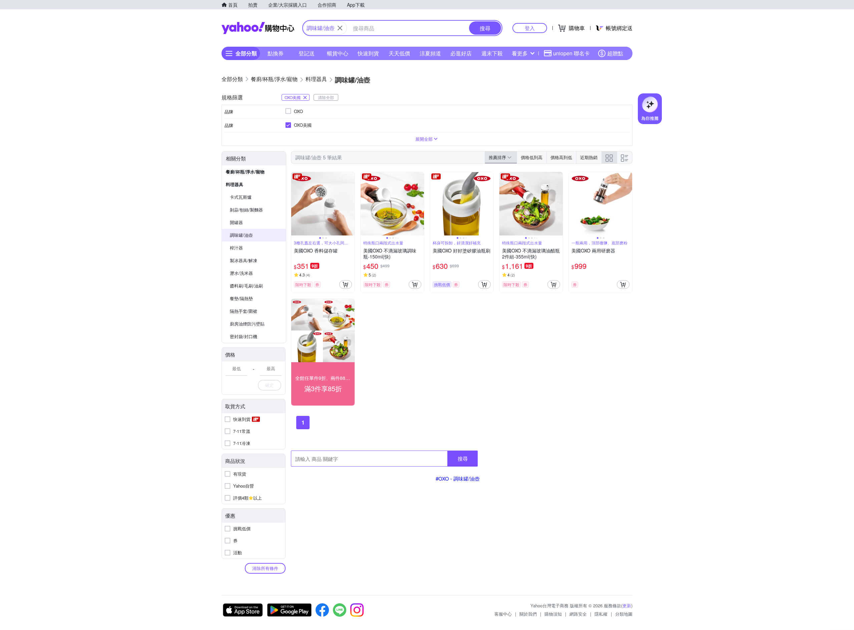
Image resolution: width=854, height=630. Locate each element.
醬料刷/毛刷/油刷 (246, 285)
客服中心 (503, 614)
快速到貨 (368, 53)
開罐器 (236, 222)
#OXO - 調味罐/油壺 (458, 478)
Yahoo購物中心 (258, 28)
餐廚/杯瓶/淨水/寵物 (245, 171)
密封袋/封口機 (243, 336)
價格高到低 (561, 157)
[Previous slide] (295, 203)
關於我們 (528, 614)
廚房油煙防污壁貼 (247, 324)
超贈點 (615, 53)
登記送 (307, 53)
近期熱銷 (588, 157)
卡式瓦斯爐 (241, 197)
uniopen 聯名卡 (571, 53)
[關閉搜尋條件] (340, 28)
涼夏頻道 (430, 53)
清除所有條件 (265, 568)
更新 (626, 605)
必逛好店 (461, 53)
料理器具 (234, 184)
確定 (269, 385)
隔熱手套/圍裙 (243, 311)
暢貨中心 (337, 53)
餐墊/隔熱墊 (241, 298)
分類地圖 (623, 614)
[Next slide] (350, 203)
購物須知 (553, 614)
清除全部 (326, 97)
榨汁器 (236, 247)
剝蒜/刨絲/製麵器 (246, 209)
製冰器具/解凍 (243, 260)
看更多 (520, 53)
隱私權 (600, 614)
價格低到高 (531, 157)
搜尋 (463, 458)
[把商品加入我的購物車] (345, 284)
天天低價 (399, 53)
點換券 (276, 53)
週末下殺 (492, 53)
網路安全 (578, 614)
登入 (530, 27)
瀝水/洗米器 (241, 273)
